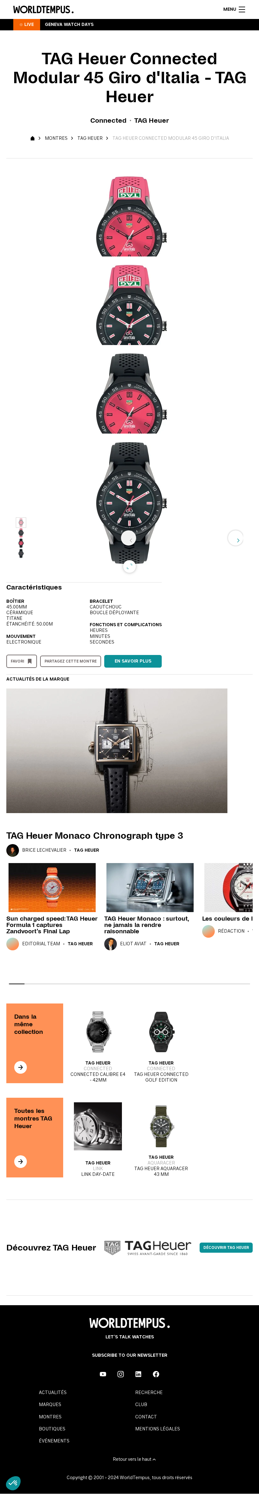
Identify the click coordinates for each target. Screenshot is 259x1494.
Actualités (53, 1393)
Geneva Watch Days (69, 24)
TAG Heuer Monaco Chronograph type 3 (94, 835)
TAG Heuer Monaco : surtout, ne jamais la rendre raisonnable (146, 925)
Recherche (149, 1393)
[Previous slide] (128, 538)
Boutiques (52, 1429)
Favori (17, 661)
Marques (50, 1405)
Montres (56, 138)
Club (141, 1405)
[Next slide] (235, 538)
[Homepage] (43, 9)
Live (29, 24)
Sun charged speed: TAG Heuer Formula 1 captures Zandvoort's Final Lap (51, 925)
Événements (54, 1441)
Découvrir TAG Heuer (226, 1248)
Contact (146, 1417)
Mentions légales (157, 1429)
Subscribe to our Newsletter (129, 1355)
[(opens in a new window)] (103, 1374)
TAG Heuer (90, 138)
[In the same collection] (20, 1067)
